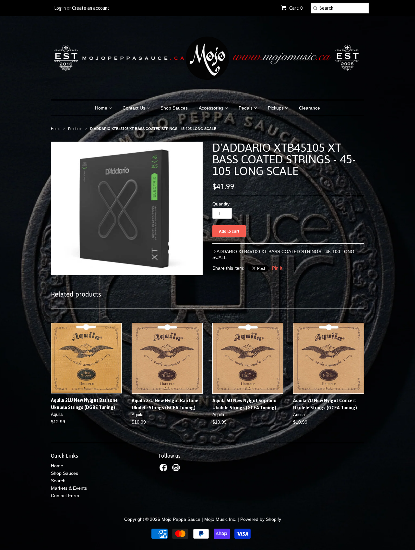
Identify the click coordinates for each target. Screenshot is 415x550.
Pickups (276, 108)
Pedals (246, 108)
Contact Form (65, 495)
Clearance (309, 108)
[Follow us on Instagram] (177, 469)
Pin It (277, 268)
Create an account (90, 8)
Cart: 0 (295, 8)
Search (58, 480)
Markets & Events (69, 488)
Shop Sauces (174, 108)
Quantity (221, 203)
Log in (60, 8)
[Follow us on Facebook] (164, 469)
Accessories (212, 108)
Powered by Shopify (260, 519)
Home (102, 108)
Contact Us (135, 108)
